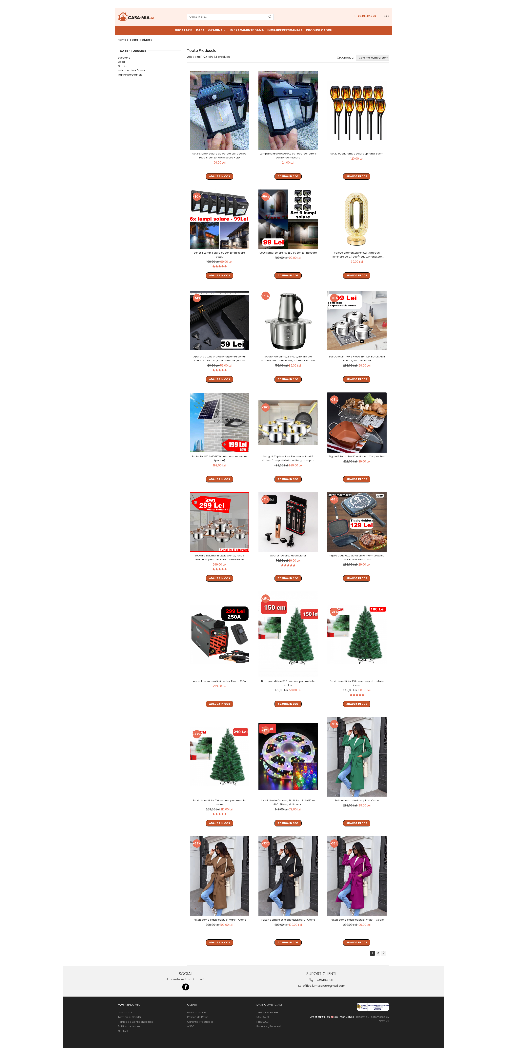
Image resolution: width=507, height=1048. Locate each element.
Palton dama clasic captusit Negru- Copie (288, 920)
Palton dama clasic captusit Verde (357, 800)
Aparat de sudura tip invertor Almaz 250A (219, 681)
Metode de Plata (198, 1012)
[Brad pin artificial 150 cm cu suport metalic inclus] (288, 634)
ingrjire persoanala (130, 75)
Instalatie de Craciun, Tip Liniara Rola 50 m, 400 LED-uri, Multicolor (288, 802)
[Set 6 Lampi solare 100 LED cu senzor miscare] (288, 219)
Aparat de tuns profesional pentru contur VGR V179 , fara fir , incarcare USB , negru (219, 358)
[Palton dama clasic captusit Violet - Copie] (357, 876)
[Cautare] (270, 17)
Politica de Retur (197, 1017)
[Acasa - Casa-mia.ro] (137, 17)
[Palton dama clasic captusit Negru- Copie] (288, 876)
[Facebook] (185, 987)
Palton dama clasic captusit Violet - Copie (357, 920)
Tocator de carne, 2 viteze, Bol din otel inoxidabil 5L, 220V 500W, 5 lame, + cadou (288, 358)
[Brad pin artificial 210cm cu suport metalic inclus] (219, 756)
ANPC (190, 1026)
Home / (123, 40)
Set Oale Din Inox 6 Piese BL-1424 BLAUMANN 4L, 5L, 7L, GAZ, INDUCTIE (357, 358)
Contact (123, 1031)
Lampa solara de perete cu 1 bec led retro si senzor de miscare (288, 155)
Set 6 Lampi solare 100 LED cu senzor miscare (288, 253)
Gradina (123, 66)
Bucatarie (124, 58)
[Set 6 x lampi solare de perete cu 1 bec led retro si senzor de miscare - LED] (219, 110)
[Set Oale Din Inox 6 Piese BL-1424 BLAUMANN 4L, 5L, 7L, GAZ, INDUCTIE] (357, 320)
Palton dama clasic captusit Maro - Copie (219, 920)
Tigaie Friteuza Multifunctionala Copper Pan (357, 456)
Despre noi (125, 1012)
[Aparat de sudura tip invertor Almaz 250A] (219, 634)
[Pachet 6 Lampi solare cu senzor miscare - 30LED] (219, 219)
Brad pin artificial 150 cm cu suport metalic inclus (288, 683)
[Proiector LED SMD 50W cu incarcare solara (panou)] (219, 422)
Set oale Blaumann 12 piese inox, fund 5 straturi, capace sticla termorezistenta (219, 557)
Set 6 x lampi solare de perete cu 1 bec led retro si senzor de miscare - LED (219, 155)
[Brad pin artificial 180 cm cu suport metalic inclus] (357, 634)
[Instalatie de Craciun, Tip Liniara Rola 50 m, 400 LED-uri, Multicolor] (288, 756)
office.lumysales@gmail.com (323, 986)
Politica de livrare (129, 1026)
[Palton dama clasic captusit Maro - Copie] (219, 876)
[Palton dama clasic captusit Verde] (357, 757)
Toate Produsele (141, 40)
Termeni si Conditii (129, 1017)
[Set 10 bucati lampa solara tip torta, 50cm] (357, 110)
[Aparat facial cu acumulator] (288, 521)
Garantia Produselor (200, 1022)
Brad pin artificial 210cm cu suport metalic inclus (219, 802)
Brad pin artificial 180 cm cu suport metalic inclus (357, 683)
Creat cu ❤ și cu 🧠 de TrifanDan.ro (332, 1017)
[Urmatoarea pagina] (383, 953)
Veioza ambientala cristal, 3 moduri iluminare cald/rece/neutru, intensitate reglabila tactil (357, 255)
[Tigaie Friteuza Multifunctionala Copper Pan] (357, 422)
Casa (121, 62)
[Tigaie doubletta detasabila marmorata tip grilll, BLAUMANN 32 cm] (357, 522)
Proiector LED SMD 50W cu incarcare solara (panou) (219, 458)
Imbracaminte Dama (131, 70)
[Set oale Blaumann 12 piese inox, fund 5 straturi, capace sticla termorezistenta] (219, 522)
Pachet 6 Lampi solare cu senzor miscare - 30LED (219, 255)
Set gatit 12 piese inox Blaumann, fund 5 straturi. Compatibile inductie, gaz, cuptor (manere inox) (288, 458)
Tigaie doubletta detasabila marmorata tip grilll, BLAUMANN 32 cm (356, 557)
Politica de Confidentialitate (135, 1022)
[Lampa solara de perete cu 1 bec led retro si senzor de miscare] (288, 110)
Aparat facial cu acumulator (288, 555)
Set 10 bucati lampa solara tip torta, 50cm (356, 153)
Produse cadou (319, 30)
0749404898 (323, 980)
